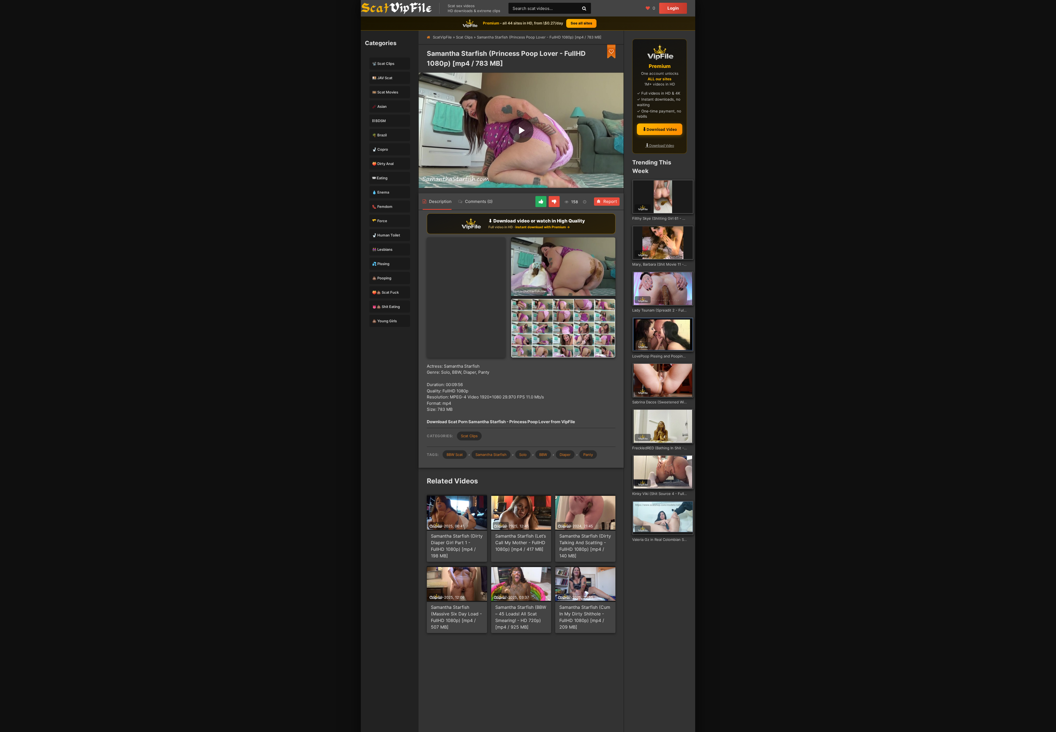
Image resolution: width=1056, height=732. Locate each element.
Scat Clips (464, 37)
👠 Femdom (382, 206)
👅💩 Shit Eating (386, 306)
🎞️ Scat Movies (385, 92)
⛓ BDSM (379, 121)
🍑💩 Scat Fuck (385, 292)
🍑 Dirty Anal (383, 163)
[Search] (584, 8)
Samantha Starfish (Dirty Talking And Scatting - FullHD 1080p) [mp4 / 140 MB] (585, 545)
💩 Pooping (381, 278)
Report (610, 201)
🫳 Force (379, 221)
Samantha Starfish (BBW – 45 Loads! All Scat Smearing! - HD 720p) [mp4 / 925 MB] (520, 617)
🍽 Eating (379, 178)
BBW (543, 454)
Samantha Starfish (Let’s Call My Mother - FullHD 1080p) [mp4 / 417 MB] (520, 542)
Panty (588, 454)
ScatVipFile (442, 37)
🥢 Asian (379, 106)
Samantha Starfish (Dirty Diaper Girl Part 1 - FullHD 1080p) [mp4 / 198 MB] (457, 545)
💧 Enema (380, 192)
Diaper (565, 454)
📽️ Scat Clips (383, 63)
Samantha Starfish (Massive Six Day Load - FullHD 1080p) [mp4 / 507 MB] (456, 617)
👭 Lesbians (382, 249)
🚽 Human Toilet (386, 235)
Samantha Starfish (491, 454)
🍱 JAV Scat (382, 78)
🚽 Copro (380, 149)
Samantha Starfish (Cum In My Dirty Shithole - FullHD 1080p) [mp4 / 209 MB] (584, 617)
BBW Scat (455, 454)
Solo (523, 454)
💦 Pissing (380, 264)
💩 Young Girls (384, 321)
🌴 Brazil (379, 135)
